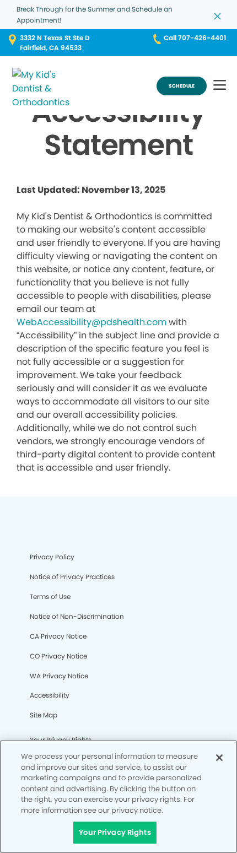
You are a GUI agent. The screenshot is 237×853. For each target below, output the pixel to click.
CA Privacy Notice (58, 636)
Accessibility (49, 695)
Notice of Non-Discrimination (77, 616)
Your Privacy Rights (114, 832)
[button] (219, 85)
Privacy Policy (52, 557)
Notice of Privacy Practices (72, 576)
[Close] (219, 758)
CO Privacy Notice (58, 656)
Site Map (43, 715)
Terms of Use (50, 596)
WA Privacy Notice (59, 676)
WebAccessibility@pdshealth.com (91, 322)
